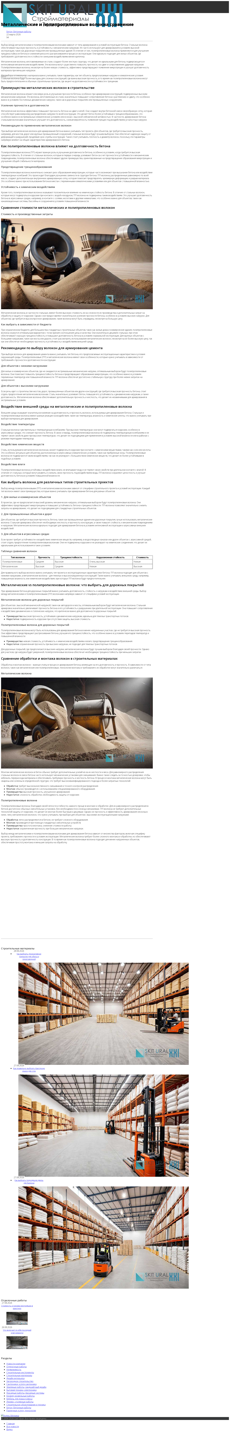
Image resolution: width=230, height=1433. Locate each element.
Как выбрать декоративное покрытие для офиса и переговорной (29, 956)
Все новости (12, 1426)
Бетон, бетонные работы (18, 31)
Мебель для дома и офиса (19, 1398)
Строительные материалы (19, 1375)
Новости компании (15, 1363)
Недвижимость (13, 1369)
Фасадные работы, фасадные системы (25, 1392)
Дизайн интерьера (15, 1378)
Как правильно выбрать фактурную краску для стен (29, 1069)
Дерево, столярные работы (19, 1401)
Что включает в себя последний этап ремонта (17, 1331)
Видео (9, 1429)
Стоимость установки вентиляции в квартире (17, 1307)
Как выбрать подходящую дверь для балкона (29, 1181)
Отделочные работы (16, 1366)
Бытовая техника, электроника (21, 1390)
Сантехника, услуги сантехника (21, 1384)
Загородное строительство (19, 1381)
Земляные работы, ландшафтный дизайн (26, 1387)
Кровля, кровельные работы (20, 1395)
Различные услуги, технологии (21, 1410)
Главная (10, 42)
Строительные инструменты (20, 1372)
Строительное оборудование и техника (26, 1404)
